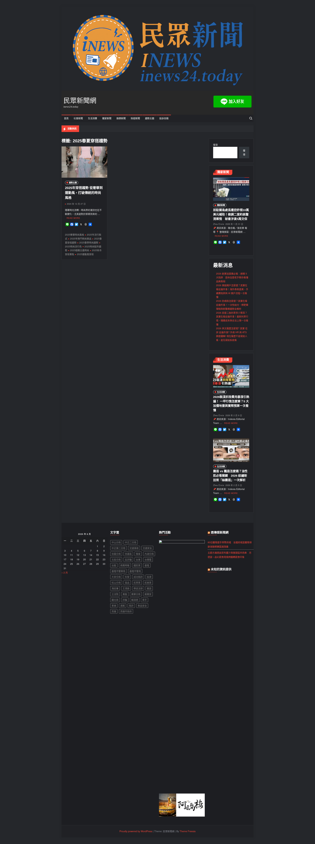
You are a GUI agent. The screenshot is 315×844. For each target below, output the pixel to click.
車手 (144, 599)
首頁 (66, 118)
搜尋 (215, 144)
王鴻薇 (126, 588)
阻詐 (131, 605)
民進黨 (148, 582)
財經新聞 (135, 118)
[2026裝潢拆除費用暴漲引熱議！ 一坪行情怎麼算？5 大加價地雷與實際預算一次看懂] (231, 376)
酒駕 (122, 605)
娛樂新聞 (121, 118)
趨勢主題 (149, 118)
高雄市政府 (126, 611)
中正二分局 (130, 542)
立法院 (115, 594)
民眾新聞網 (79, 100)
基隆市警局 (135, 571)
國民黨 (137, 565)
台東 (138, 559)
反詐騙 (128, 559)
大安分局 (116, 576)
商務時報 (124, 565)
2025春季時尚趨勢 (88, 242)
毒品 (127, 582)
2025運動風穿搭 (85, 254)
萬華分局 (135, 594)
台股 (114, 565)
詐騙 (125, 599)
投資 (149, 576)
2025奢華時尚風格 (74, 234)
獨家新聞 (106, 118)
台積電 (148, 559)
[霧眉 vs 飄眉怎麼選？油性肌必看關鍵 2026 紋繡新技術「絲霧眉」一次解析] (231, 450)
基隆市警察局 (118, 571)
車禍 (114, 605)
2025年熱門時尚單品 (80, 238)
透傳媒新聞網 (220, 532)
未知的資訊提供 (221, 569)
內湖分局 (149, 553)
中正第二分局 (118, 548)
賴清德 (134, 599)
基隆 (147, 565)
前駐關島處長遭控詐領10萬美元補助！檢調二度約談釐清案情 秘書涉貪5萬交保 (231, 214)
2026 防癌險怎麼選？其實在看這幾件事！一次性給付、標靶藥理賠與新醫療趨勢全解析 (232, 304)
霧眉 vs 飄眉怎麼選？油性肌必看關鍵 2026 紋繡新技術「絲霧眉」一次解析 (230, 476)
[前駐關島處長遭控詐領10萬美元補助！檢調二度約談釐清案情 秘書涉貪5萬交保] (231, 188)
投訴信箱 (163, 118)
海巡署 (115, 588)
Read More (73, 217)
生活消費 (92, 118)
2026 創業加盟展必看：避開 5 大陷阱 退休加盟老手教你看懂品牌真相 (232, 277)
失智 (127, 576)
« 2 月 (65, 572)
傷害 (138, 553)
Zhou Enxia (218, 224)
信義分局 (116, 553)
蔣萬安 (148, 594)
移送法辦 (138, 588)
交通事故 (134, 548)
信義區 (128, 553)
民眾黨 (137, 582)
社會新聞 (78, 118)
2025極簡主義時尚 (79, 250)
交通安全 (147, 548)
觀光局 (115, 599)
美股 (125, 594)
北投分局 (116, 559)
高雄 (114, 611)
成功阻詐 (138, 576)
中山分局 (116, 542)
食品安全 (142, 605)
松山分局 (116, 582)
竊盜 (149, 588)
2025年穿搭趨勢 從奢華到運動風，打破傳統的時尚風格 (84, 193)
